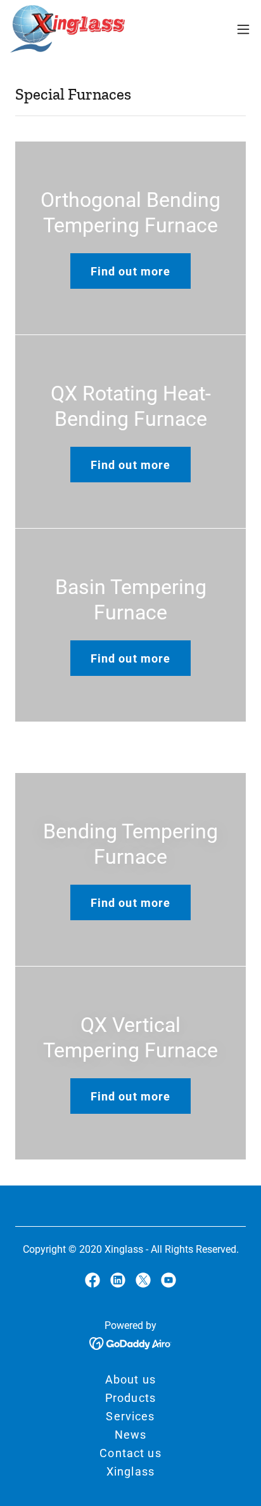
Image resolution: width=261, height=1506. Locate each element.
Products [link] (130, 1397)
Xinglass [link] (130, 1471)
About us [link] (130, 1379)
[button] (243, 29)
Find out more (131, 271)
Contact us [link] (130, 1453)
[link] (67, 29)
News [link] (131, 1434)
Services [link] (130, 1416)
